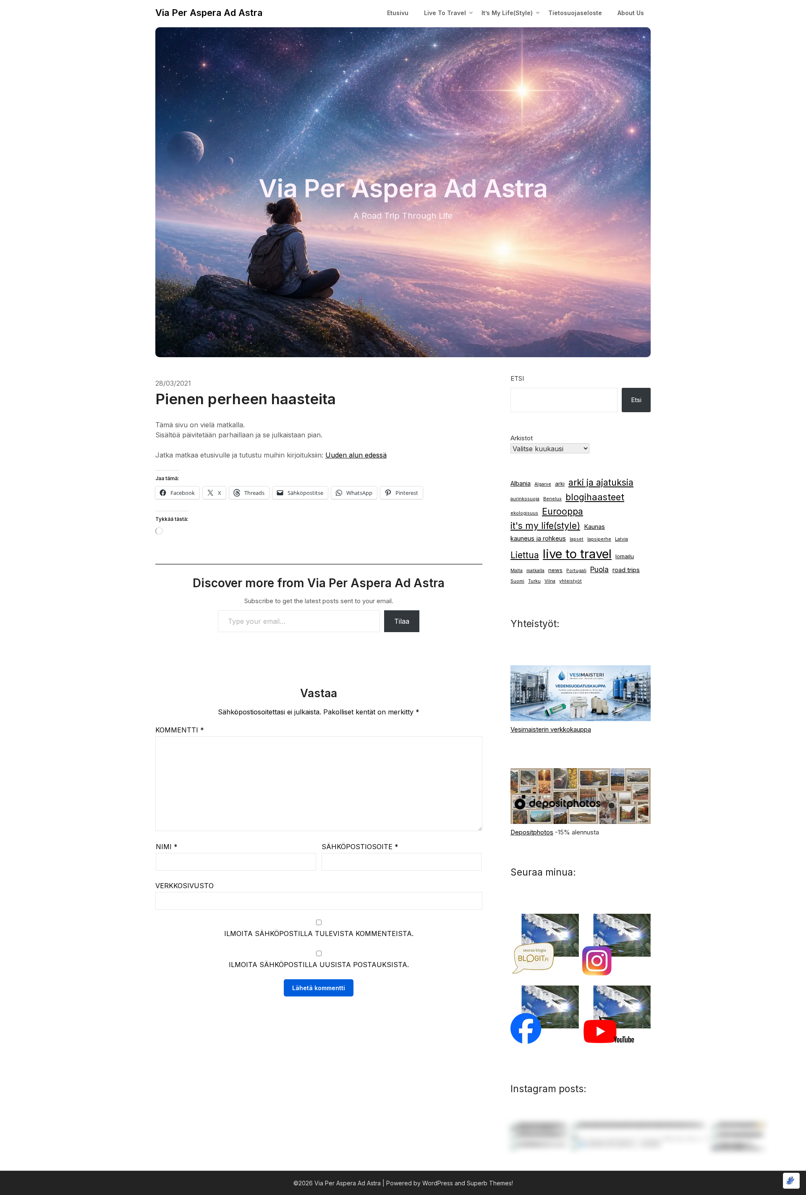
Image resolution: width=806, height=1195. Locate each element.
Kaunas (594, 527)
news (555, 570)
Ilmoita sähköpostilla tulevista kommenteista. (318, 933)
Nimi (167, 846)
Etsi (517, 378)
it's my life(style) (545, 525)
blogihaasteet (594, 497)
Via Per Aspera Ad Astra (208, 12)
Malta (516, 570)
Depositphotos (531, 832)
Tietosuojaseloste (575, 12)
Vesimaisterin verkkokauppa (550, 729)
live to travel (577, 554)
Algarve (542, 484)
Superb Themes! (490, 1183)
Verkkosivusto (184, 885)
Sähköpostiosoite (360, 846)
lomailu (624, 556)
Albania (520, 483)
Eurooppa (562, 511)
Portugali (576, 570)
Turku (534, 581)
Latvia (621, 539)
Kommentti (179, 730)
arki (560, 483)
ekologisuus (524, 513)
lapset (577, 539)
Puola (599, 569)
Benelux (552, 499)
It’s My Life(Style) (507, 12)
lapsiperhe (599, 539)
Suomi (517, 581)
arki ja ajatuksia (600, 482)
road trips (626, 570)
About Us (631, 12)
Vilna (549, 581)
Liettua (524, 555)
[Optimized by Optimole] (791, 1181)
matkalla (535, 570)
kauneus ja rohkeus (538, 538)
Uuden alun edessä (356, 455)
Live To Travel (445, 12)
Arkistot (521, 438)
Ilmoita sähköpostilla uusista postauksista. (319, 964)
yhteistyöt (570, 581)
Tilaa (401, 621)
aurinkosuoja (524, 499)
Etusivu (397, 12)
